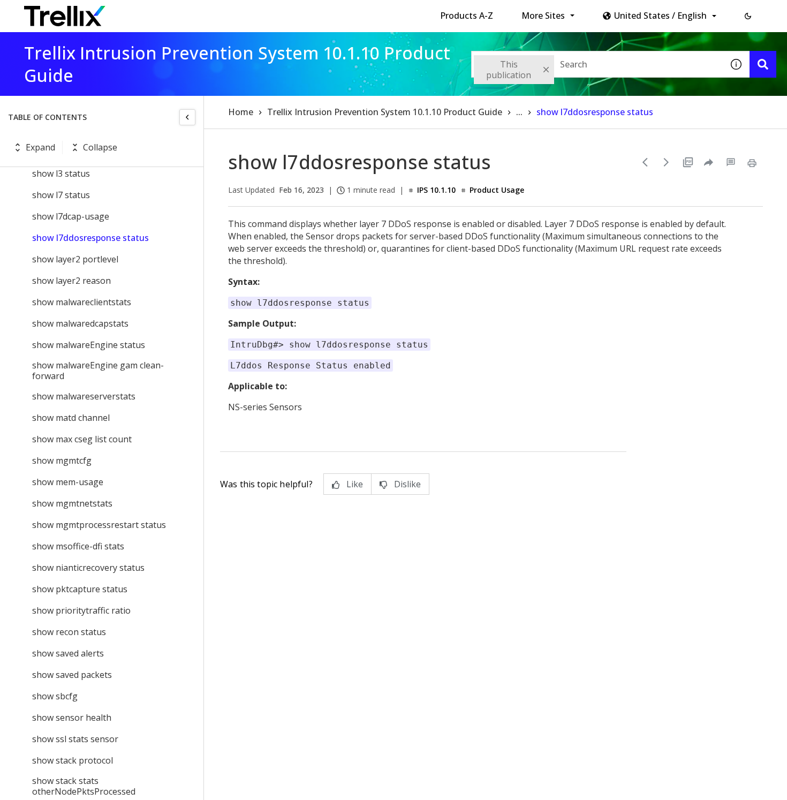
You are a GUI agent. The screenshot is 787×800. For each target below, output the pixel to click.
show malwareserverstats (83, 396)
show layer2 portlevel (75, 259)
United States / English (660, 15)
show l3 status (61, 173)
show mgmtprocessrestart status (99, 525)
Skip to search (258, 12)
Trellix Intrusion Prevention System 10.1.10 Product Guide (384, 112)
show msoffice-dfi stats (78, 546)
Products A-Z (466, 15)
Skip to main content (176, 12)
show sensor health (71, 717)
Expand (40, 147)
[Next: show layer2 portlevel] (666, 162)
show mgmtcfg (62, 460)
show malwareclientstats (81, 302)
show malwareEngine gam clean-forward (98, 370)
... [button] (519, 112)
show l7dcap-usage (70, 216)
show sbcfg (55, 696)
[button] (748, 16)
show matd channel (71, 418)
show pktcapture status (79, 589)
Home (240, 112)
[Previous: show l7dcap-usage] (645, 162)
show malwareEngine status (88, 345)
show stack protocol (72, 760)
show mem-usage (67, 482)
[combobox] (597, 64)
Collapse (100, 147)
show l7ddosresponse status (90, 238)
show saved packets (72, 675)
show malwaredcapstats (80, 323)
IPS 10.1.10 (436, 190)
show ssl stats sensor (75, 739)
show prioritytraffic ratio (81, 610)
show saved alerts (68, 653)
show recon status (69, 632)
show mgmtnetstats (72, 503)
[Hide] (187, 117)
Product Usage (497, 190)
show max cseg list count (82, 439)
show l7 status (61, 195)
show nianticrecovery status (88, 567)
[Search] (763, 64)
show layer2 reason (71, 280)
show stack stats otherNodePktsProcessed (83, 786)
